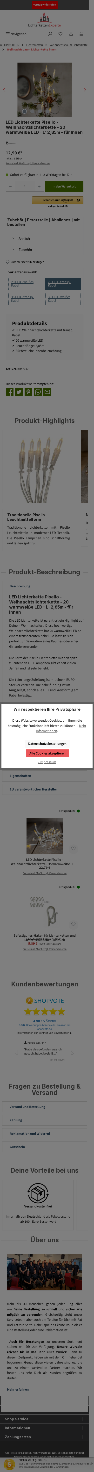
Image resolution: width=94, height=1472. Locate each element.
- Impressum (47, 762)
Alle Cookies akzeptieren (47, 753)
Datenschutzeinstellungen (47, 743)
